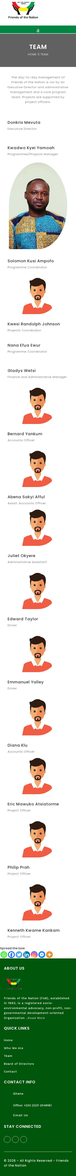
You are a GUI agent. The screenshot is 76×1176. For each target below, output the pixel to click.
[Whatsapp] (3, 954)
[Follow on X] (15, 1139)
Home (8, 1040)
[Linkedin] (26, 954)
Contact (10, 1071)
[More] (49, 954)
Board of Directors (19, 1064)
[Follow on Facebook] (7, 1139)
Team (8, 1056)
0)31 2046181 (42, 1105)
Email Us (20, 1115)
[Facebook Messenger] (41, 954)
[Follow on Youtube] (23, 1139)
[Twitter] (19, 954)
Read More (36, 1018)
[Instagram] (34, 954)
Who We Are (13, 1048)
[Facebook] (11, 954)
